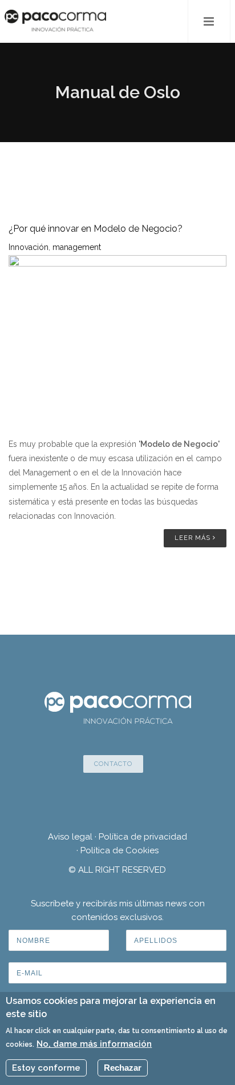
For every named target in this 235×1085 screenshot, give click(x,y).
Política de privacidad (143, 837)
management (76, 247)
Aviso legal (70, 837)
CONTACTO (113, 764)
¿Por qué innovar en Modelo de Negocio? (96, 228)
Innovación (28, 247)
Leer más (194, 538)
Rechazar (122, 1067)
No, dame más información (94, 1044)
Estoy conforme (46, 1068)
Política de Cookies (119, 850)
